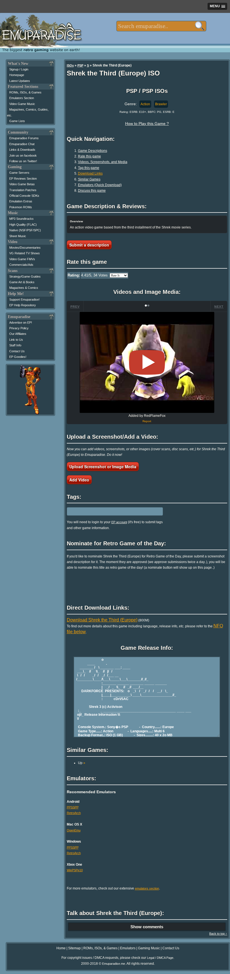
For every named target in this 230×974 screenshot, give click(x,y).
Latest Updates (19, 81)
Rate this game (89, 156)
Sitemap (74, 948)
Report (146, 421)
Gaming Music (149, 948)
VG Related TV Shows (24, 253)
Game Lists (17, 121)
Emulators (127, 948)
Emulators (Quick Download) (100, 185)
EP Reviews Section (23, 178)
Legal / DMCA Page (160, 957)
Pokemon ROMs (20, 207)
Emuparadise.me (113, 963)
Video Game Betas (22, 184)
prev (75, 306)
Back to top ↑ (218, 933)
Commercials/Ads (21, 264)
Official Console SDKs (24, 195)
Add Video (79, 480)
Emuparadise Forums (24, 138)
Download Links (90, 173)
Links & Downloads (22, 149)
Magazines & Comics (23, 287)
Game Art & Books (21, 282)
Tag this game (88, 168)
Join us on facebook (23, 155)
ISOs (70, 65)
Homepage (16, 75)
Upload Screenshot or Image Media (102, 466)
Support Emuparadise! (24, 299)
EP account (119, 522)
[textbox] (161, 26)
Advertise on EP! (20, 322)
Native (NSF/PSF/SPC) (25, 230)
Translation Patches (22, 190)
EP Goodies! (17, 356)
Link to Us (16, 339)
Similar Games (89, 179)
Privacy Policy (19, 328)
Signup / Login (18, 69)
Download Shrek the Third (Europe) (102, 620)
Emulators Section (21, 98)
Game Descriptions (92, 151)
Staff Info (15, 345)
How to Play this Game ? (147, 123)
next (219, 306)
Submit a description (89, 245)
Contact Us (17, 351)
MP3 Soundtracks (21, 218)
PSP (80, 65)
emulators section (147, 888)
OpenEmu (74, 830)
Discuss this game (92, 191)
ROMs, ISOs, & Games (25, 92)
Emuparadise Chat (21, 144)
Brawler (161, 104)
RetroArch (74, 813)
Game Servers (19, 172)
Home (61, 948)
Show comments (146, 926)
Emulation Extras (20, 201)
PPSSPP (73, 807)
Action (145, 104)
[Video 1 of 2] (147, 362)
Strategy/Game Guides (25, 276)
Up (81, 763)
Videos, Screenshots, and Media (102, 162)
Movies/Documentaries (25, 247)
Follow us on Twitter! (23, 161)
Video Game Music (22, 104)
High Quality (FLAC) (23, 224)
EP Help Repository (22, 305)
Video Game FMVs (22, 259)
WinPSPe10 (75, 870)
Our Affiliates (17, 333)
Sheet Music (17, 236)
